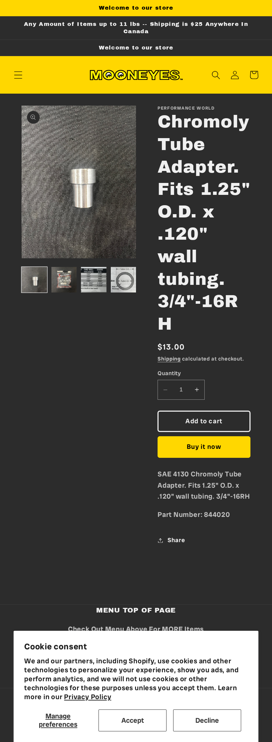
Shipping (169, 358)
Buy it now (204, 447)
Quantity (169, 373)
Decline (207, 720)
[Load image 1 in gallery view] (34, 279)
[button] (18, 74)
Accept (132, 720)
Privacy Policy (87, 696)
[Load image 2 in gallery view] (64, 279)
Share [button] (176, 540)
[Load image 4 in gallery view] (123, 279)
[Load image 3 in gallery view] (93, 279)
